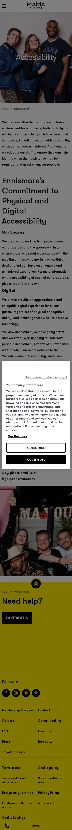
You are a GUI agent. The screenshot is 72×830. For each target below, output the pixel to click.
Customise (36, 448)
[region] (36, 415)
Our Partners (17, 436)
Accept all (36, 459)
